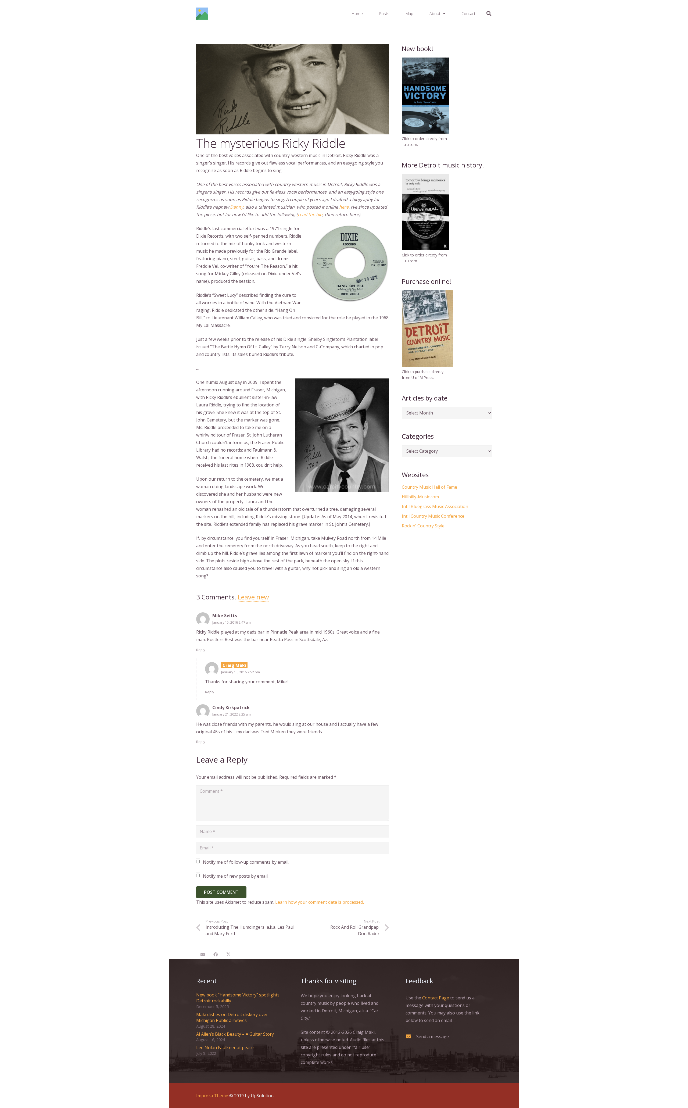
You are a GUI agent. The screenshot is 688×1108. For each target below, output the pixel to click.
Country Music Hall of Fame (429, 487)
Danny (236, 207)
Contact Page (435, 998)
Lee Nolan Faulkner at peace (225, 1047)
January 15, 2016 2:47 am (231, 622)
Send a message (432, 1036)
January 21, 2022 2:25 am (231, 714)
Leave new (253, 596)
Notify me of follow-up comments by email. (246, 862)
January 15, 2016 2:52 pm (240, 672)
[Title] (202, 14)
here (344, 207)
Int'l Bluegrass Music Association (435, 506)
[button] (443, 13)
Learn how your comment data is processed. (319, 902)
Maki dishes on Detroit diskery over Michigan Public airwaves (232, 1017)
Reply (200, 649)
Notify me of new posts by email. (235, 876)
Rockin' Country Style (423, 526)
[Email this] (202, 954)
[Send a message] (411, 1036)
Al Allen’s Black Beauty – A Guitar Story (235, 1034)
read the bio (310, 214)
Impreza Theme (212, 1096)
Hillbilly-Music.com (420, 497)
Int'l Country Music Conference (433, 516)
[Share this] (215, 954)
